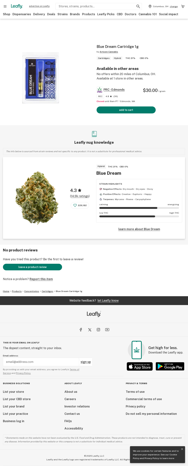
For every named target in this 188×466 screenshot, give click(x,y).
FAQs (68, 421)
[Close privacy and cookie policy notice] (182, 449)
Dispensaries (21, 14)
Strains (62, 14)
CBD (120, 14)
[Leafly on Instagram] (98, 329)
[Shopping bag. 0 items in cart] (183, 6)
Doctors (130, 14)
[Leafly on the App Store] (140, 366)
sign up (86, 362)
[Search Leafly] (138, 6)
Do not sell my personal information (151, 414)
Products (88, 14)
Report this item (41, 279)
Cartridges (47, 291)
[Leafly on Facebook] (80, 329)
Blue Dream (108, 173)
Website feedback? (94, 300)
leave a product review (32, 267)
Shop (6, 14)
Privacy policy (135, 406)
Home (6, 291)
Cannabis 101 (148, 14)
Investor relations (77, 406)
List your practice (15, 414)
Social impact (168, 14)
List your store (13, 392)
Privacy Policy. (23, 373)
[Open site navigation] (5, 6)
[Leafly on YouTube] (107, 329)
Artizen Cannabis (109, 51)
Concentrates (31, 291)
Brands (75, 14)
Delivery (39, 14)
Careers (70, 399)
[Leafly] (16, 6)
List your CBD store (17, 399)
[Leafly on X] (89, 329)
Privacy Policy (151, 458)
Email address (10, 355)
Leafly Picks (106, 14)
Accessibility (73, 428)
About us (70, 392)
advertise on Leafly (39, 6)
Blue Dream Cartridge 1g (69, 291)
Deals (51, 14)
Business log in (13, 421)
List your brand (13, 406)
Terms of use (135, 392)
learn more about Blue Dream (139, 229)
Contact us (72, 414)
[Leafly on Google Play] (170, 366)
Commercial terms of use (144, 399)
